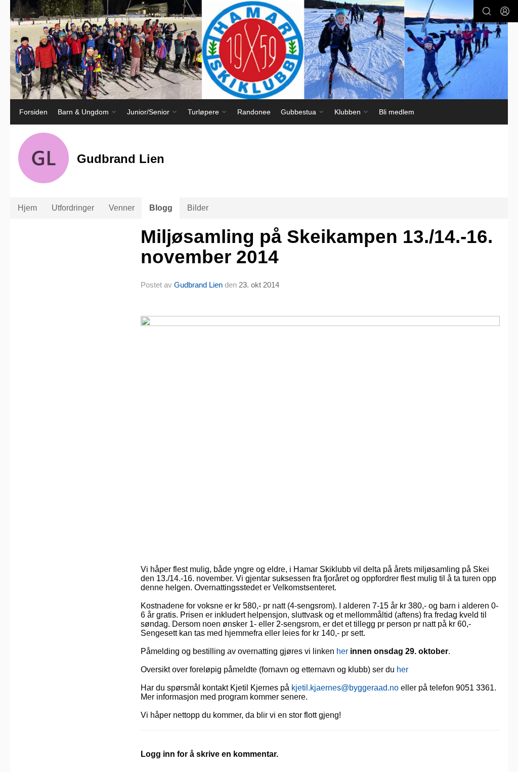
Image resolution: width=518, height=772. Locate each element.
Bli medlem (396, 112)
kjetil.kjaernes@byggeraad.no (345, 687)
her (342, 651)
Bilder (197, 208)
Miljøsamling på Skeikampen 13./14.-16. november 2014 (317, 247)
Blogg (160, 208)
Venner (122, 208)
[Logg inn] (505, 11)
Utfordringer (73, 208)
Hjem (27, 208)
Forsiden (33, 112)
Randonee (254, 112)
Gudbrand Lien (198, 284)
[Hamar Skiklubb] (259, 49)
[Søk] (487, 11)
